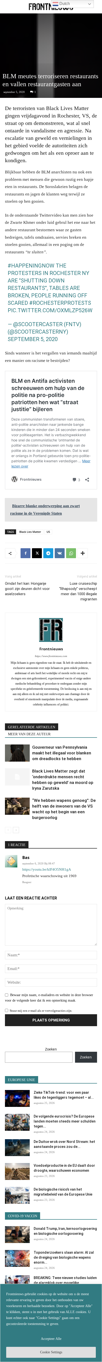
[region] (51, 1323)
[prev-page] (8, 830)
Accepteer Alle (51, 1339)
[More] (82, 553)
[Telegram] (48, 553)
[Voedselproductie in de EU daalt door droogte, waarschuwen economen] (17, 1171)
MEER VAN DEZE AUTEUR (29, 734)
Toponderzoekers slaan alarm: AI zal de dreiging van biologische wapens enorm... (64, 1257)
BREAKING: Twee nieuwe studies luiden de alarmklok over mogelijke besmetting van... (65, 1283)
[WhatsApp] (71, 553)
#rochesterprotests (60, 303)
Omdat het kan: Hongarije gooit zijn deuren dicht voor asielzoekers (27, 588)
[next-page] (16, 830)
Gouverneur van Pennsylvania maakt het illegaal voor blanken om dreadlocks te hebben (61, 753)
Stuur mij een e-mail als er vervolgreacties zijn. (41, 1010)
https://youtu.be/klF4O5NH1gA (46, 869)
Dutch (64, 3)
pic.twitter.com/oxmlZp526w (50, 310)
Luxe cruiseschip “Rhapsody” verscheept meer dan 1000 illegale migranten (78, 591)
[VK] (60, 553)
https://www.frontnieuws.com (51, 656)
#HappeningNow (31, 266)
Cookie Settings (51, 1352)
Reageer (26, 882)
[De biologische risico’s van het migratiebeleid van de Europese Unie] (17, 1195)
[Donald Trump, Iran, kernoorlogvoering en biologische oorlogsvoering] (17, 1234)
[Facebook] (25, 553)
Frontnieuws (51, 648)
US (48, 532)
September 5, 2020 (33, 339)
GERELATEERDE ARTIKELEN (31, 727)
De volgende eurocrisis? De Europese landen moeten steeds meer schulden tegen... (65, 1121)
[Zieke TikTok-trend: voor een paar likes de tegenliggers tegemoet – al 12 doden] (17, 1098)
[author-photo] (51, 642)
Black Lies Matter (30, 532)
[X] (37, 553)
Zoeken (51, 1049)
